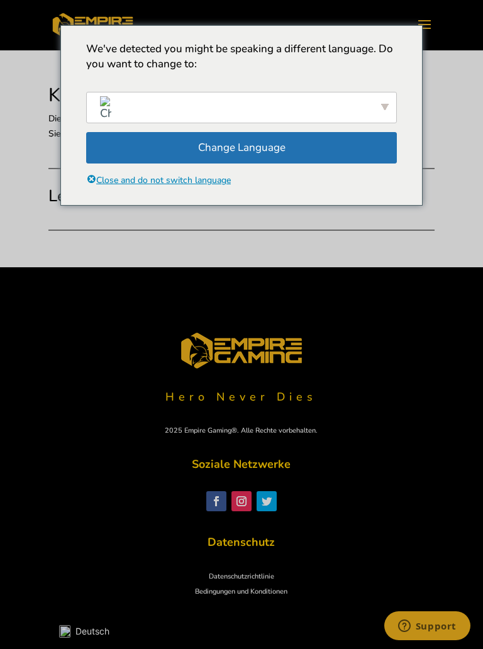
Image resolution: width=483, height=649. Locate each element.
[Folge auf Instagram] (241, 501)
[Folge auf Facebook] (216, 501)
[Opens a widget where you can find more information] (427, 627)
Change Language (242, 147)
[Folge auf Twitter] (267, 501)
